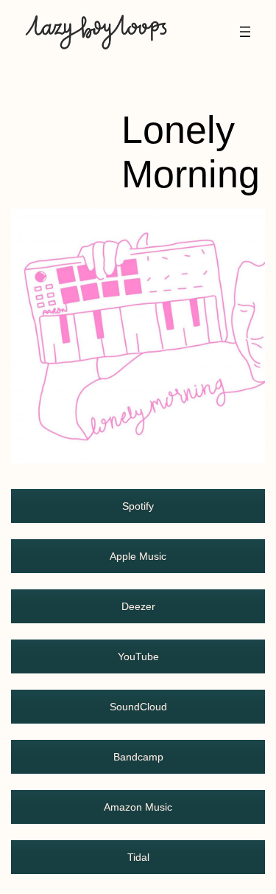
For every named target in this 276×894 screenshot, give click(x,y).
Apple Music (138, 556)
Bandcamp (138, 757)
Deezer (138, 606)
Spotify (138, 506)
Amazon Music (138, 807)
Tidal (138, 857)
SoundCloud (138, 707)
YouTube (138, 656)
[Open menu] (245, 32)
